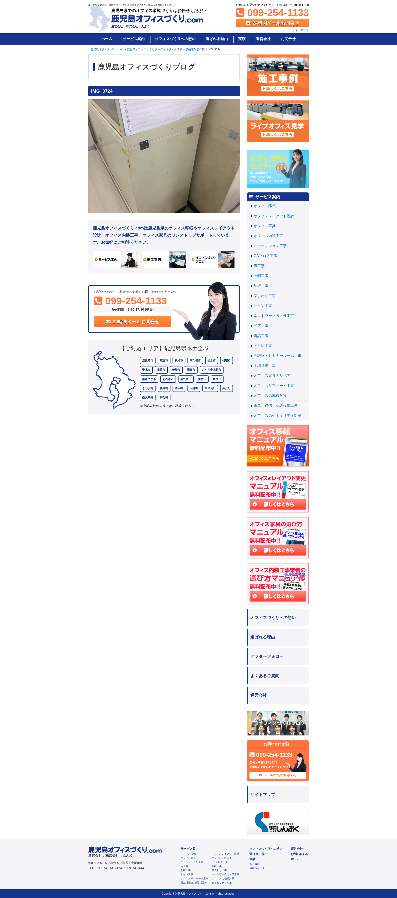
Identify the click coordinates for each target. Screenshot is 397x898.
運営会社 (263, 39)
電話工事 (261, 336)
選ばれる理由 (217, 39)
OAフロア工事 (265, 256)
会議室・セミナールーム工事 (277, 355)
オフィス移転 (265, 206)
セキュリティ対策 (222, 882)
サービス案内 (134, 39)
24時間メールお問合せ (275, 23)
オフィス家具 (265, 226)
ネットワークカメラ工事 (274, 316)
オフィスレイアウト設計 (274, 216)
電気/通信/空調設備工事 (194, 882)
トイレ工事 (263, 346)
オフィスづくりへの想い (175, 39)
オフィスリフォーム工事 (274, 386)
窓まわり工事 (265, 296)
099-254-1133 (276, 12)
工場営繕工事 (265, 366)
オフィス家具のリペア (272, 376)
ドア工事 (261, 326)
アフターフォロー (267, 656)
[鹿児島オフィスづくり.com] (157, 20)
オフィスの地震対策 (270, 396)
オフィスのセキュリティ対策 (277, 416)
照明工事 (261, 276)
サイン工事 (263, 306)
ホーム (106, 39)
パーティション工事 (270, 246)
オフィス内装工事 (268, 236)
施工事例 (255, 864)
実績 (242, 39)
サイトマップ (300, 30)
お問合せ (288, 39)
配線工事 (261, 286)
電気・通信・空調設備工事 (276, 405)
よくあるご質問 (264, 675)
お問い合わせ (300, 854)
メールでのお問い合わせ (280, 775)
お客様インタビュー (261, 868)
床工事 (259, 266)
